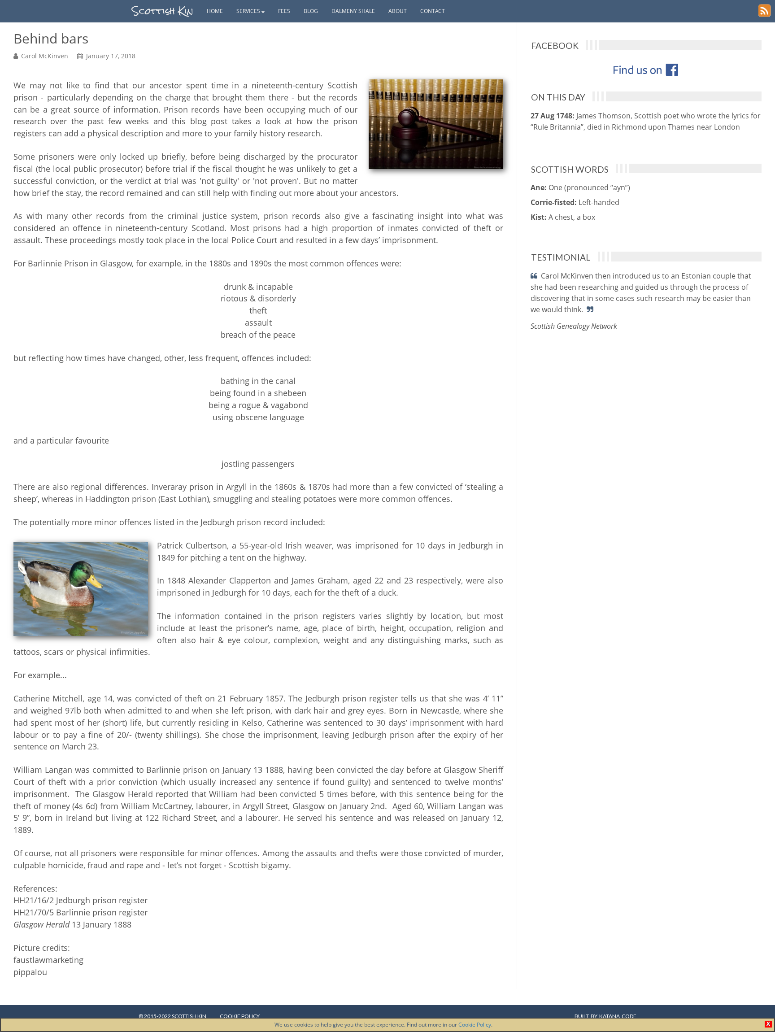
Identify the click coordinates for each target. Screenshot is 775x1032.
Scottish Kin (162, 11)
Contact (432, 11)
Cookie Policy (474, 1024)
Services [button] (248, 11)
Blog (311, 11)
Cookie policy (240, 1016)
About (397, 11)
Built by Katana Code (605, 1016)
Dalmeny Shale (353, 11)
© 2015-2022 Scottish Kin (172, 1016)
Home (215, 11)
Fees (284, 11)
